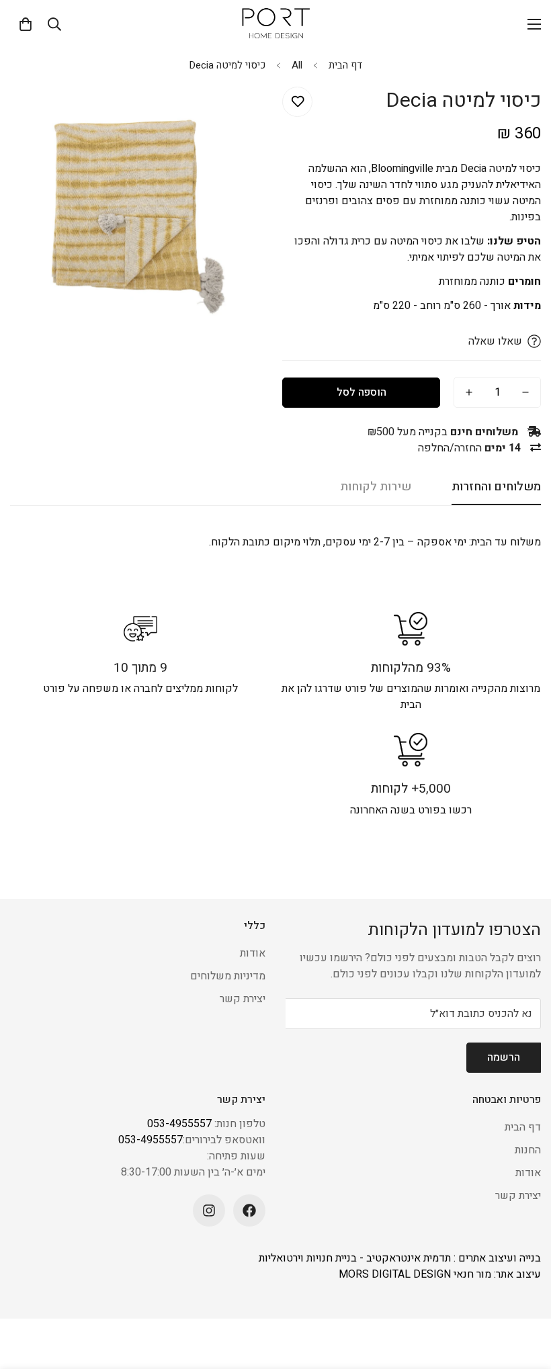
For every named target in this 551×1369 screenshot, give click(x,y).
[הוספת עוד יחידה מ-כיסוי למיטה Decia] (469, 392)
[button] (25, 24)
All (297, 65)
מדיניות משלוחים (227, 976)
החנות (528, 1150)
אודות (252, 953)
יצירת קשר (242, 999)
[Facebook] (249, 1210)
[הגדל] (39, 112)
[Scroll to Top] (26, 1295)
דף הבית (346, 65)
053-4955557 (179, 1124)
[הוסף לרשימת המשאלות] (297, 102)
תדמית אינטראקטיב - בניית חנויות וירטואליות (355, 1258)
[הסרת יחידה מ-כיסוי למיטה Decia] (525, 392)
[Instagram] (209, 1210)
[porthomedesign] (275, 24)
